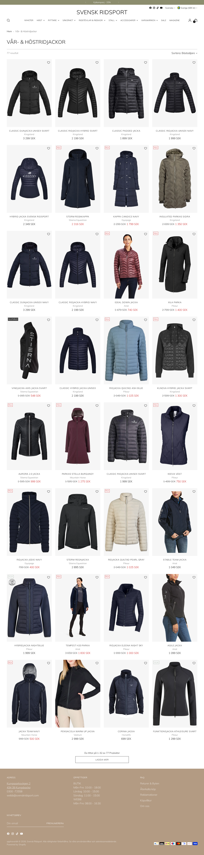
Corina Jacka (126, 731)
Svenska (169, 8)
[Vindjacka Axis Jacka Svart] (29, 350)
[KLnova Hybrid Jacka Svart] (174, 350)
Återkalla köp (148, 789)
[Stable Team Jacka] (174, 522)
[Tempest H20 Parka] (77, 608)
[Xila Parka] (174, 265)
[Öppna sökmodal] (8, 20)
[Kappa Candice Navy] (126, 179)
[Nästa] (118, 2)
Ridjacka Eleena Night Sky (126, 645)
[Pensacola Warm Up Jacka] (77, 694)
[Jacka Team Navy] (29, 694)
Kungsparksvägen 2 (18, 783)
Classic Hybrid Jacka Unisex (78, 388)
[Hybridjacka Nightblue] (29, 608)
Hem (9, 31)
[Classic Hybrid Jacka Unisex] (77, 350)
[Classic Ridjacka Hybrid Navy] (77, 265)
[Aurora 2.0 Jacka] (29, 436)
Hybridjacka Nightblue (29, 645)
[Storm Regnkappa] (77, 179)
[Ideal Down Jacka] (126, 265)
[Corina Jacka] (126, 694)
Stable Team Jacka (174, 559)
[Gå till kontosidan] (190, 20)
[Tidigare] (86, 2)
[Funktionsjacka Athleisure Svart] (174, 694)
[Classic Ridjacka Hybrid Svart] (77, 93)
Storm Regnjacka (78, 559)
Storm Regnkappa (77, 216)
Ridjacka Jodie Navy (29, 559)
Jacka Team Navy (29, 731)
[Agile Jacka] (174, 608)
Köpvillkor (146, 800)
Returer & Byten (149, 783)
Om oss (144, 806)
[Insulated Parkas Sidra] (174, 179)
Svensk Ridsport (34, 841)
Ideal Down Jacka (126, 302)
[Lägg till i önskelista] (48, 62)
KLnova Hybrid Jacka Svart (174, 388)
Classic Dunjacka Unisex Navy (29, 302)
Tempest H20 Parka (78, 645)
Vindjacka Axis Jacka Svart (29, 388)
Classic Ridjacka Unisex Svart (126, 473)
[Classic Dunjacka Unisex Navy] (29, 265)
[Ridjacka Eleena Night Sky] (126, 608)
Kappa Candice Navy (126, 216)
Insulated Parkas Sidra (174, 216)
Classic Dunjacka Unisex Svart (29, 130)
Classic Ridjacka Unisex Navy (175, 130)
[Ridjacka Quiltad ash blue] (126, 350)
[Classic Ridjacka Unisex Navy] (174, 93)
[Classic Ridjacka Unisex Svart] (126, 436)
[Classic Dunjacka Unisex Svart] (29, 93)
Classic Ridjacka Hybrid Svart (78, 130)
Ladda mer (102, 759)
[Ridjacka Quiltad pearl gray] (126, 522)
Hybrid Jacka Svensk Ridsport (29, 216)
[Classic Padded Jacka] (126, 93)
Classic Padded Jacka (126, 130)
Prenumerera (55, 823)
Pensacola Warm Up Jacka (78, 731)
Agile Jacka (175, 645)
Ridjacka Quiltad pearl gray (126, 559)
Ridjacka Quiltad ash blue (126, 388)
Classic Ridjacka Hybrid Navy (78, 302)
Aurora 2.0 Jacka (29, 473)
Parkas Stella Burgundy (78, 473)
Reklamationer (148, 794)
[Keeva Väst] (174, 436)
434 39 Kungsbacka (18, 787)
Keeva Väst (175, 473)
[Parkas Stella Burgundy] (77, 436)
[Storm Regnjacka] (77, 522)
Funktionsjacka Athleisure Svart (175, 731)
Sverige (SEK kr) (188, 8)
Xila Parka (175, 302)
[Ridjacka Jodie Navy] (29, 522)
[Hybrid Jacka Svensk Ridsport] (29, 179)
